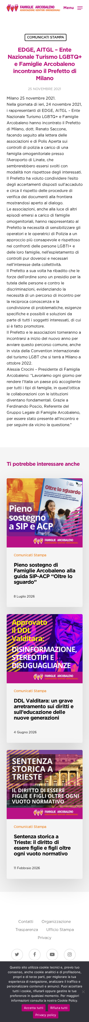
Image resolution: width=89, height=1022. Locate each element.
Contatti (25, 922)
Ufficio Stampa (60, 930)
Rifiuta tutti (58, 1008)
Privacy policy (45, 1015)
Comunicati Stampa (45, 37)
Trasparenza (26, 930)
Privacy (44, 938)
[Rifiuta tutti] (83, 991)
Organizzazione (56, 922)
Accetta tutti (33, 1008)
